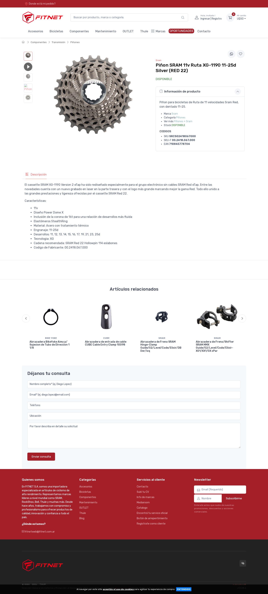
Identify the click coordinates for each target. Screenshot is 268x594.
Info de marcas (145, 497)
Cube (106, 338)
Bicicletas (56, 31)
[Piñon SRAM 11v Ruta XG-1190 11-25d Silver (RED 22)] (28, 56)
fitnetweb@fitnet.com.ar (39, 531)
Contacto (203, 31)
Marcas (160, 31)
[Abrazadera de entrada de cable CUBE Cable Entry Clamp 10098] (106, 316)
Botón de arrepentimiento (152, 518)
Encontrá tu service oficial (152, 513)
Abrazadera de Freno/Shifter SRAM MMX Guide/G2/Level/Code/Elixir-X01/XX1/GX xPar (215, 346)
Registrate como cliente (151, 523)
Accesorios (35, 31)
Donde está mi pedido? (42, 3)
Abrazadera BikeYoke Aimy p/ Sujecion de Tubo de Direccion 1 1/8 (49, 345)
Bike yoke (51, 338)
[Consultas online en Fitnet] (243, 563)
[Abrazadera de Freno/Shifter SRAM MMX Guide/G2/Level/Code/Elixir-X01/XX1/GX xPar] (217, 316)
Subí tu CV (143, 491)
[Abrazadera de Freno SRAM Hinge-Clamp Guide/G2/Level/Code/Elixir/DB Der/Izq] (162, 316)
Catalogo (142, 507)
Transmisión (58, 42)
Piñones (75, 42)
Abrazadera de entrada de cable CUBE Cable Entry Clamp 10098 (105, 343)
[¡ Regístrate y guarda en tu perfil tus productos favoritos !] (241, 54)
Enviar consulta (41, 456)
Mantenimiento (105, 31)
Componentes (79, 31)
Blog (81, 518)
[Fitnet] (42, 17)
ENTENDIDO (183, 589)
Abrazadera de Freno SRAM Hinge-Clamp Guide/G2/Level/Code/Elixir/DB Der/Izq (160, 346)
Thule (144, 31)
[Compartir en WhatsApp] (232, 54)
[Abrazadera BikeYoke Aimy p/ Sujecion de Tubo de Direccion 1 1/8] (51, 316)
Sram (175, 113)
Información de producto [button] (182, 91)
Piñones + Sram (183, 121)
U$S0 (241, 17)
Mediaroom (143, 502)
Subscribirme (234, 498)
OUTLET (128, 31)
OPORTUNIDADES (181, 31)
